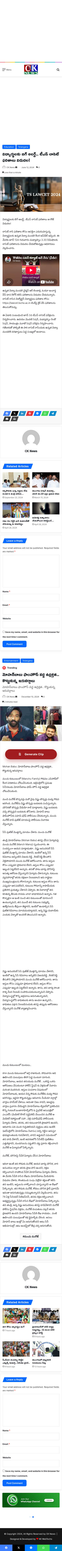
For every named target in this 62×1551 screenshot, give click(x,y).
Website (7, 618)
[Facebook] (6, 413)
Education (9, 147)
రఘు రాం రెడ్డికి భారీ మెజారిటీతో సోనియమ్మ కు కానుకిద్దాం (16, 522)
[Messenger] (36, 413)
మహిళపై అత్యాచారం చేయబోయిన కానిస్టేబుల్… (43, 519)
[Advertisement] (31, 31)
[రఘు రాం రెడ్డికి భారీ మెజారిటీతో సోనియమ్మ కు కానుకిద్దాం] (16, 510)
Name (6, 591)
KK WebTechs (45, 1539)
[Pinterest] (29, 413)
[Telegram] (52, 413)
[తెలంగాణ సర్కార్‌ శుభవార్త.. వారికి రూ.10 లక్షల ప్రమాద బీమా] (45, 480)
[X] (13, 413)
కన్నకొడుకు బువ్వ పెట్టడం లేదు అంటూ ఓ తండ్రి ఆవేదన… (15, 492)
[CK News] (31, 69)
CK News (31, 451)
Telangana (23, 147)
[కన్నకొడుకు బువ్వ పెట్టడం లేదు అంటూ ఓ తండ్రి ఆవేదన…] (16, 480)
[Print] (13, 418)
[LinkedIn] (21, 413)
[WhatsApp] (44, 413)
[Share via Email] (6, 418)
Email (6, 605)
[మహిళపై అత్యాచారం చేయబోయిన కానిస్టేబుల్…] (45, 508)
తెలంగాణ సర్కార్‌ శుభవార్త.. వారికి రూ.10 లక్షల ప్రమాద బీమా (45, 492)
